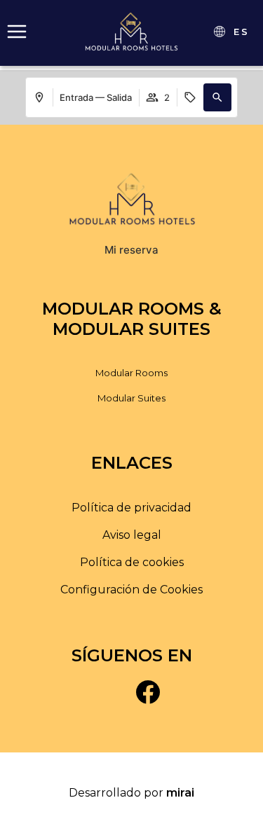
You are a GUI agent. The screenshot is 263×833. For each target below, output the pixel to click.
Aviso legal (131, 535)
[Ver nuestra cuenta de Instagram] (116, 692)
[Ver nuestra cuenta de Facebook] (147, 692)
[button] (217, 97)
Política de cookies (132, 562)
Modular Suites (131, 398)
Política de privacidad (131, 507)
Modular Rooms (131, 372)
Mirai (180, 792)
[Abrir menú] (17, 31)
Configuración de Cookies (131, 589)
